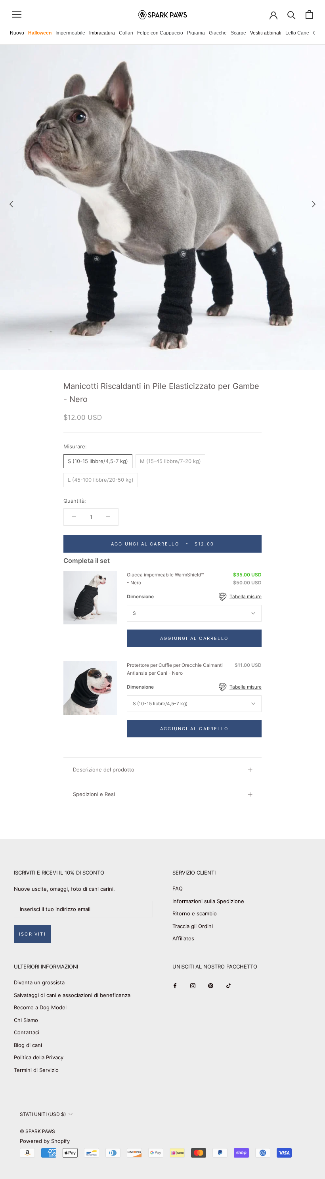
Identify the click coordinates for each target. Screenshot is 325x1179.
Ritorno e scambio (194, 913)
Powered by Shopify (45, 1141)
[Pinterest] (210, 985)
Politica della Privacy (38, 1057)
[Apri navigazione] (16, 14)
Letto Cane (297, 33)
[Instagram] (192, 985)
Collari (126, 33)
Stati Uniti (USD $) (43, 1114)
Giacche (218, 33)
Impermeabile (70, 33)
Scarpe (238, 33)
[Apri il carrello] (309, 14)
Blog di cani (28, 1045)
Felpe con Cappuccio (160, 33)
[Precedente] (11, 204)
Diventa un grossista (39, 982)
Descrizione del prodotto (103, 769)
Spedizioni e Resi (94, 794)
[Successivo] (314, 204)
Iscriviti (32, 934)
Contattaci (26, 1032)
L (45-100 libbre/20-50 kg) (101, 480)
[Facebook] (175, 985)
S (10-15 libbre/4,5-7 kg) (98, 461)
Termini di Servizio (36, 1070)
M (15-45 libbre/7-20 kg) (170, 461)
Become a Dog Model (40, 1007)
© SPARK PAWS (37, 1131)
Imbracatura (102, 33)
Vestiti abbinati (265, 33)
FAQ (177, 888)
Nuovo (17, 33)
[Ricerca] (291, 14)
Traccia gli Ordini (192, 926)
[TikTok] (228, 985)
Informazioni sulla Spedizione (208, 901)
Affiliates (183, 938)
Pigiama (196, 33)
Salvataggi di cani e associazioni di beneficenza (72, 995)
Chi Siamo (26, 1020)
